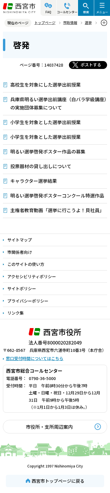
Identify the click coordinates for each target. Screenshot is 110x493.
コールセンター (67, 12)
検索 (86, 12)
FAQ (48, 12)
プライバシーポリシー (27, 301)
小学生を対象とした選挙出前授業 (45, 122)
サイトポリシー (21, 288)
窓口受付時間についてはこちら (34, 358)
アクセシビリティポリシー (31, 276)
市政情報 (70, 22)
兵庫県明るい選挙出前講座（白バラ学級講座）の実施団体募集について (58, 103)
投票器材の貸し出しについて (40, 166)
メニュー (102, 12)
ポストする (91, 64)
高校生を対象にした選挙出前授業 (45, 84)
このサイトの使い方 (25, 264)
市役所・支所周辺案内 (49, 426)
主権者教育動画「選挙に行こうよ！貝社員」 (57, 210)
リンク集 (15, 313)
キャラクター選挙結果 (33, 180)
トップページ (44, 22)
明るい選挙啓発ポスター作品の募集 (47, 151)
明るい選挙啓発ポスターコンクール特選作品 (57, 195)
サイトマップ (19, 240)
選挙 (88, 22)
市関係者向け (19, 252)
